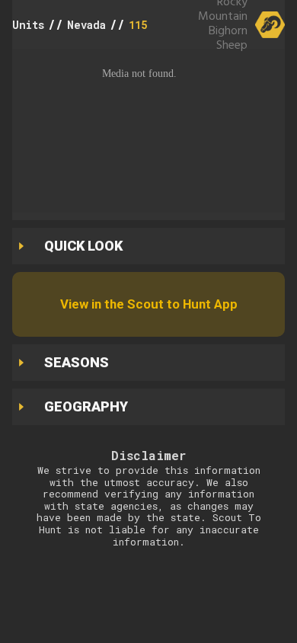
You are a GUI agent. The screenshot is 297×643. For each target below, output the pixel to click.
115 (138, 25)
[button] (148, 131)
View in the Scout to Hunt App (149, 304)
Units (28, 25)
